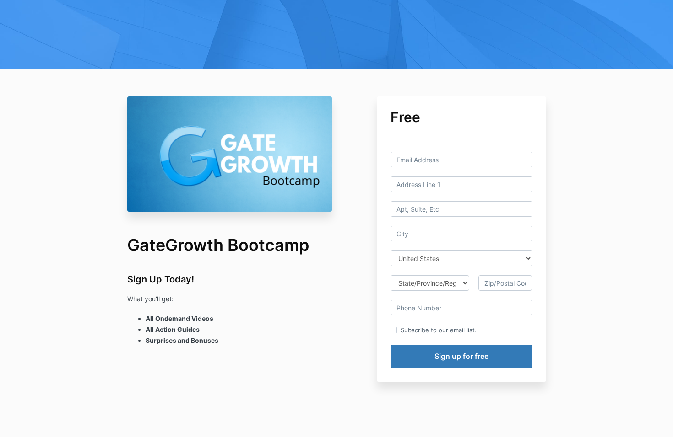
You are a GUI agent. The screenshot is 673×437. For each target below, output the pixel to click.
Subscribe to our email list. (439, 330)
